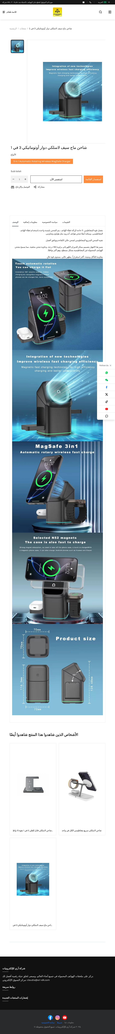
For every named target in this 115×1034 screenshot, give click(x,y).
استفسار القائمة (93, 179)
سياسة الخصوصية (48, 1022)
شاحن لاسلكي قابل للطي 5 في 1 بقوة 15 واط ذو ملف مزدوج (32, 830)
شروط (59, 1022)
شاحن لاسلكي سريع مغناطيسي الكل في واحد (82, 830)
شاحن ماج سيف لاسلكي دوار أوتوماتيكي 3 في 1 (33, 925)
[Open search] (100, 12)
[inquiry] (109, 12)
